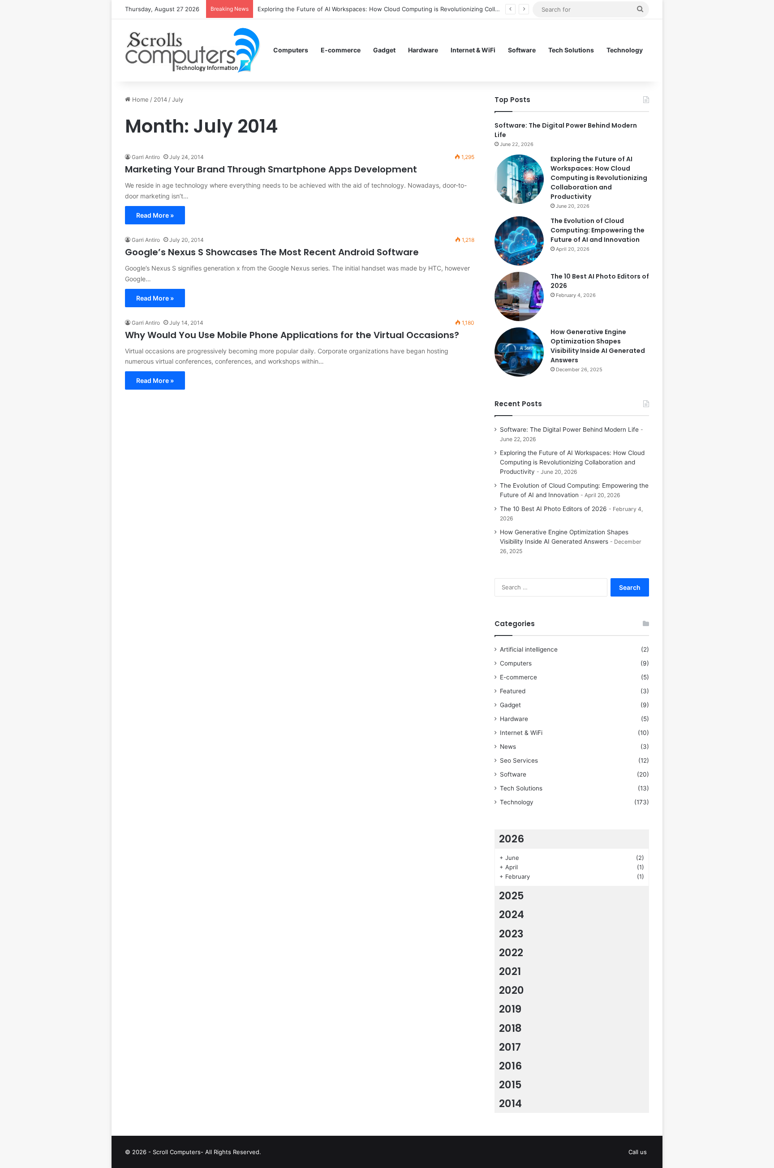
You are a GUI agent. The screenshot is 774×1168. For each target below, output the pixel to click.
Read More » (155, 215)
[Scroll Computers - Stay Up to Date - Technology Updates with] (192, 50)
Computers (290, 50)
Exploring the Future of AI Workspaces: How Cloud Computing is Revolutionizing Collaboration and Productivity (413, 9)
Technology (624, 50)
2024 (511, 914)
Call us (637, 1151)
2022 (511, 952)
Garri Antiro (146, 157)
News (508, 746)
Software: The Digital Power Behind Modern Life (569, 429)
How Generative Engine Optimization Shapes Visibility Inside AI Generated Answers (597, 346)
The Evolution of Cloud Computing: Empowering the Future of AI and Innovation (597, 230)
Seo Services (519, 760)
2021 (510, 971)
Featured (512, 691)
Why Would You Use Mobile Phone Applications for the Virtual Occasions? (292, 335)
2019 (510, 1009)
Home (139, 99)
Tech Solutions (571, 50)
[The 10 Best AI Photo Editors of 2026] (519, 296)
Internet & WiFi (473, 50)
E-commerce (341, 50)
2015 (510, 1085)
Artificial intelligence (529, 649)
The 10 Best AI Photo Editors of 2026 (553, 508)
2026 (511, 839)
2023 (511, 934)
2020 (511, 990)
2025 (511, 896)
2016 (510, 1066)
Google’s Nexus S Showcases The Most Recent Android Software (272, 252)
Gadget (384, 50)
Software (522, 50)
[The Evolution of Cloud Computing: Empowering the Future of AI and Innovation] (519, 241)
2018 (510, 1028)
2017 (510, 1047)
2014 (160, 99)
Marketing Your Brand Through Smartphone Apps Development (271, 169)
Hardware (423, 50)
